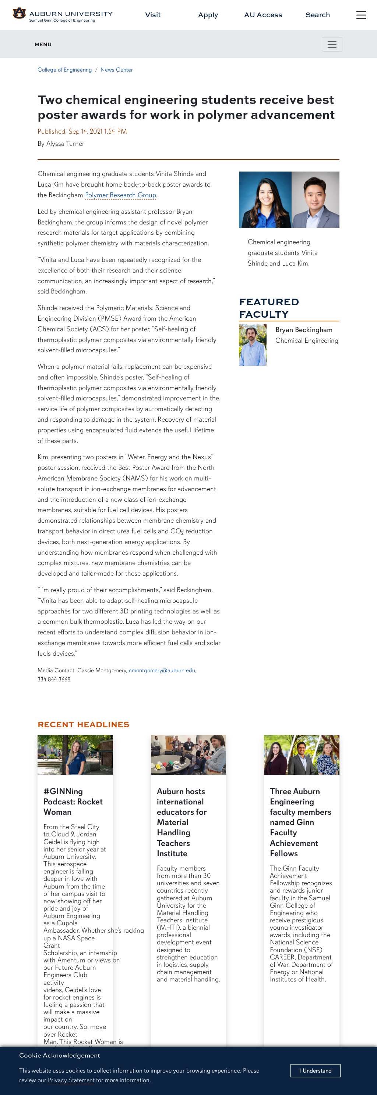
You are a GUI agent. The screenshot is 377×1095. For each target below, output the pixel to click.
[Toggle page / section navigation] (332, 44)
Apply (208, 14)
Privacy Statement (71, 1080)
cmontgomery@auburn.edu (162, 670)
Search (318, 14)
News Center (117, 69)
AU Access (263, 14)
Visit (153, 14)
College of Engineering (65, 69)
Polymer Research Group (120, 195)
